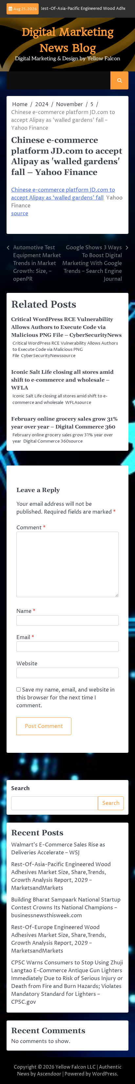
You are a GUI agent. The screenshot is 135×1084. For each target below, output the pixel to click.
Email (25, 637)
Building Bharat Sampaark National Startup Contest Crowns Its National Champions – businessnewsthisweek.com (66, 907)
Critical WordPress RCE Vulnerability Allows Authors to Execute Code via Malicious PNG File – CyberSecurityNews (66, 327)
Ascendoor (49, 1074)
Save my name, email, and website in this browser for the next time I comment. (65, 697)
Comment (31, 527)
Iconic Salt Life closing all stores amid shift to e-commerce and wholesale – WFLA (62, 380)
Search (20, 788)
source (19, 213)
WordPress (104, 1074)
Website (26, 663)
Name (25, 611)
